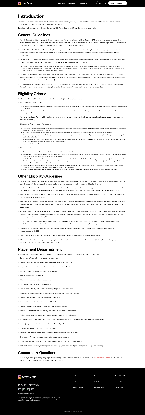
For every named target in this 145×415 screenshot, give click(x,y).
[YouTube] (28, 389)
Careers (96, 376)
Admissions (75, 376)
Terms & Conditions (121, 376)
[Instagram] (19, 389)
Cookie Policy (119, 387)
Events (74, 382)
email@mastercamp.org (101, 358)
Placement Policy (99, 387)
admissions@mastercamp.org (26, 393)
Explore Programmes (116, 3)
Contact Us (97, 382)
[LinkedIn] (23, 389)
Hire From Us (102, 3)
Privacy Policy (119, 382)
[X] (32, 389)
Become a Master (77, 387)
